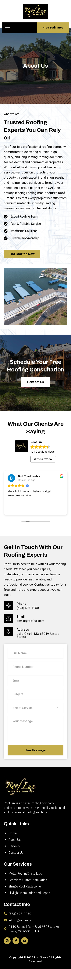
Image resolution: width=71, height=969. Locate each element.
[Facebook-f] (15, 940)
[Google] (7, 940)
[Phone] (8, 605)
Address (23, 629)
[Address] (8, 631)
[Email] (8, 618)
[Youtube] (24, 940)
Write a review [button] (43, 459)
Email (21, 616)
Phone (22, 604)
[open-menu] (8, 28)
